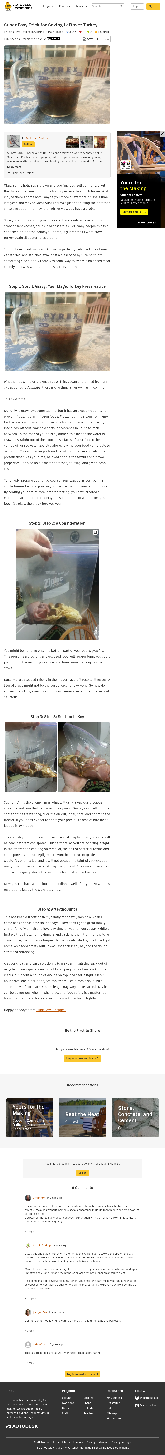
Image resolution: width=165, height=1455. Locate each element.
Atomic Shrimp (42, 1245)
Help (109, 1408)
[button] (107, 39)
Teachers (81, 6)
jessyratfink (40, 1312)
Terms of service (74, 1442)
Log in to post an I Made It (82, 1058)
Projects (48, 6)
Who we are (114, 1418)
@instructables (149, 1398)
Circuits (66, 1398)
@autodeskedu (149, 1405)
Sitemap (112, 1413)
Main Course (55, 32)
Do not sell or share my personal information (66, 1448)
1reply (30, 1231)
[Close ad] (162, 134)
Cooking (39, 32)
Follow (28, 144)
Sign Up (153, 6)
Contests (64, 6)
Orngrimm (39, 1198)
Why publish (114, 1398)
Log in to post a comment (82, 1374)
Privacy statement (97, 1442)
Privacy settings (121, 1442)
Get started (113, 1403)
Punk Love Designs (19, 32)
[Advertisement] (141, 179)
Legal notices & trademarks (112, 1448)
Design (66, 1408)
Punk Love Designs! (51, 1010)
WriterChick (40, 1344)
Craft (65, 1413)
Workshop (68, 1403)
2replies (31, 1298)
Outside (88, 1408)
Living (87, 1403)
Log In (137, 6)
